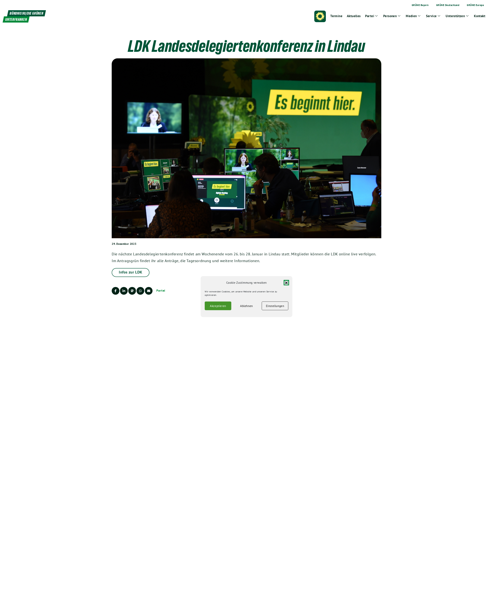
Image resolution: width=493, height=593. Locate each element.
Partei (160, 290)
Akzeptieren (218, 306)
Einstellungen (275, 306)
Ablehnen (246, 306)
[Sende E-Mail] (149, 291)
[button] (286, 282)
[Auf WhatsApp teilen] (140, 291)
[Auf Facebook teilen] (115, 291)
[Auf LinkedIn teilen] (124, 291)
